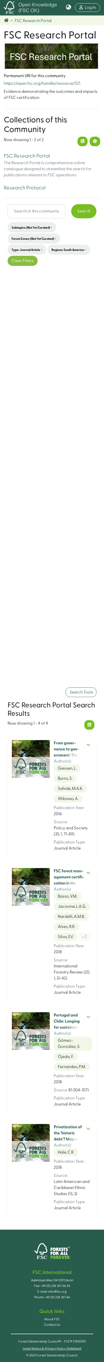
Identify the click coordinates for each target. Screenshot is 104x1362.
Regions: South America (68, 250)
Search (83, 211)
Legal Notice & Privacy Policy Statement (52, 1348)
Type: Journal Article (27, 250)
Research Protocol (24, 187)
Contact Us (52, 1324)
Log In (92, 7)
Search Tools (81, 692)
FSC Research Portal (27, 156)
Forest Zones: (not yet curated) (34, 238)
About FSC (52, 1319)
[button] (68, 8)
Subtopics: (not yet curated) (32, 227)
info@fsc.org (57, 1291)
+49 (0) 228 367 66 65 (55, 1285)
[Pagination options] (95, 141)
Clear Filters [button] (23, 261)
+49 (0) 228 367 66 (57, 1297)
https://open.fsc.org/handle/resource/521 (42, 83)
